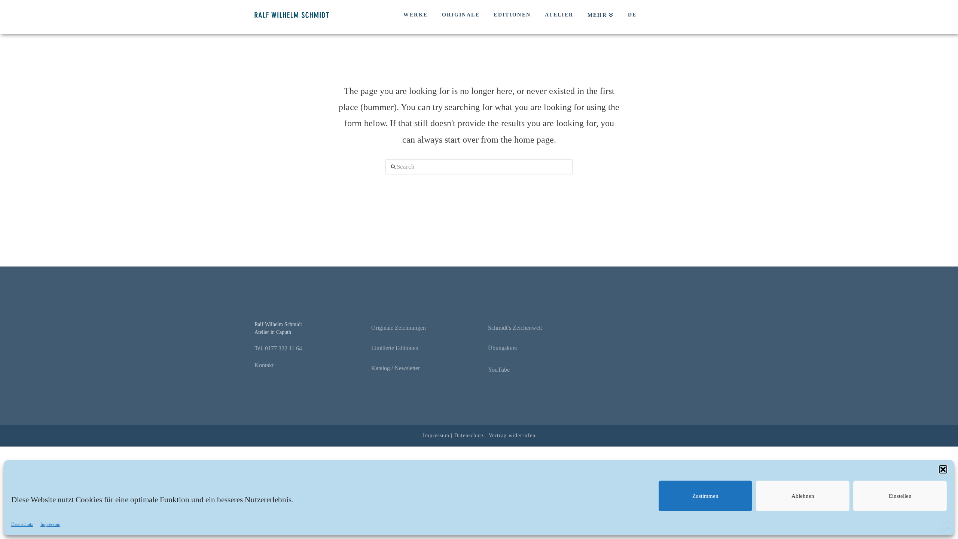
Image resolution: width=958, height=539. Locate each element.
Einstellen (900, 496)
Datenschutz (22, 524)
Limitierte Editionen (394, 348)
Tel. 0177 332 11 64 (278, 348)
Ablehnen (802, 496)
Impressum (50, 524)
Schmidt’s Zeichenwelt (515, 328)
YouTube (499, 369)
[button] (943, 469)
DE (632, 15)
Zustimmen (705, 496)
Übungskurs (502, 348)
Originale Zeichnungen (398, 328)
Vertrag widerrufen (512, 435)
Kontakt (264, 365)
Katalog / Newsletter (395, 368)
